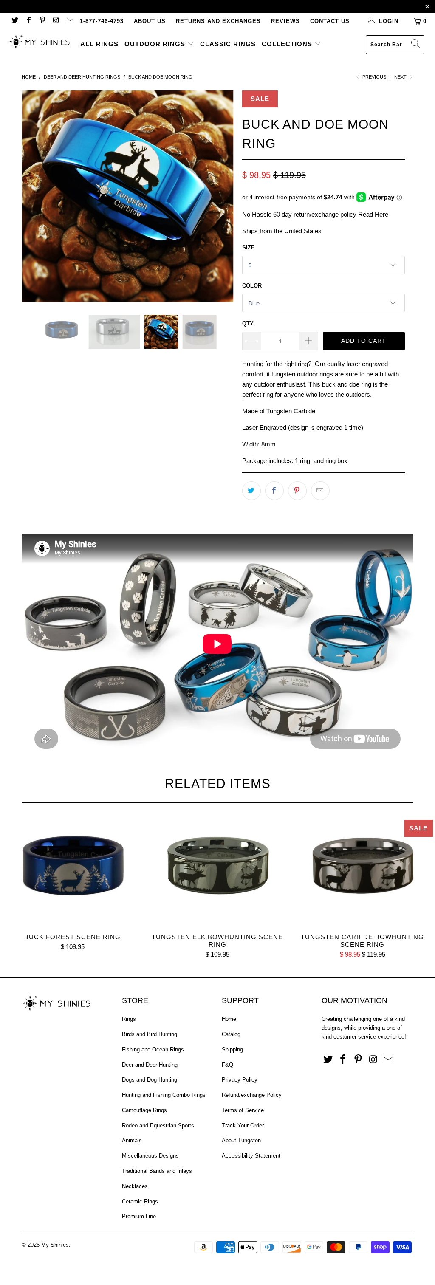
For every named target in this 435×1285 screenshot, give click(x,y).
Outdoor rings (155, 44)
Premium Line (139, 1216)
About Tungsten (241, 1140)
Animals (132, 1140)
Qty (248, 323)
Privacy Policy (239, 1079)
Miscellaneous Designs (150, 1155)
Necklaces (135, 1186)
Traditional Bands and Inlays (157, 1171)
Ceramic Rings (140, 1201)
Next (401, 76)
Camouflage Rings (144, 1110)
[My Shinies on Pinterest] (42, 21)
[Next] (222, 196)
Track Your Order (243, 1125)
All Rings (99, 44)
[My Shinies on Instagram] (55, 21)
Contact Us (330, 21)
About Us (150, 21)
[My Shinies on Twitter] (14, 21)
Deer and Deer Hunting (150, 1065)
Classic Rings (228, 44)
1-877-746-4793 (102, 21)
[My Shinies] (39, 43)
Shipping (232, 1049)
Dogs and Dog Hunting (149, 1079)
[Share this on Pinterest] (297, 490)
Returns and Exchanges (218, 21)
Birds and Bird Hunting (149, 1034)
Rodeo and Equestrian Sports (158, 1125)
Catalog (231, 1034)
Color (252, 285)
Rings (129, 1019)
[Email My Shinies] (69, 21)
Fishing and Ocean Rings (153, 1049)
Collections (288, 44)
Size (248, 247)
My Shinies (55, 1245)
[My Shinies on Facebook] (28, 21)
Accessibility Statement (251, 1155)
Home (229, 1019)
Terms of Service (243, 1110)
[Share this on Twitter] (251, 490)
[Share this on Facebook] (274, 490)
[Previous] (33, 196)
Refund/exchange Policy (252, 1095)
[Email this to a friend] (320, 490)
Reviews (285, 21)
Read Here (373, 214)
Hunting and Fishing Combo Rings (164, 1095)
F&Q (227, 1065)
